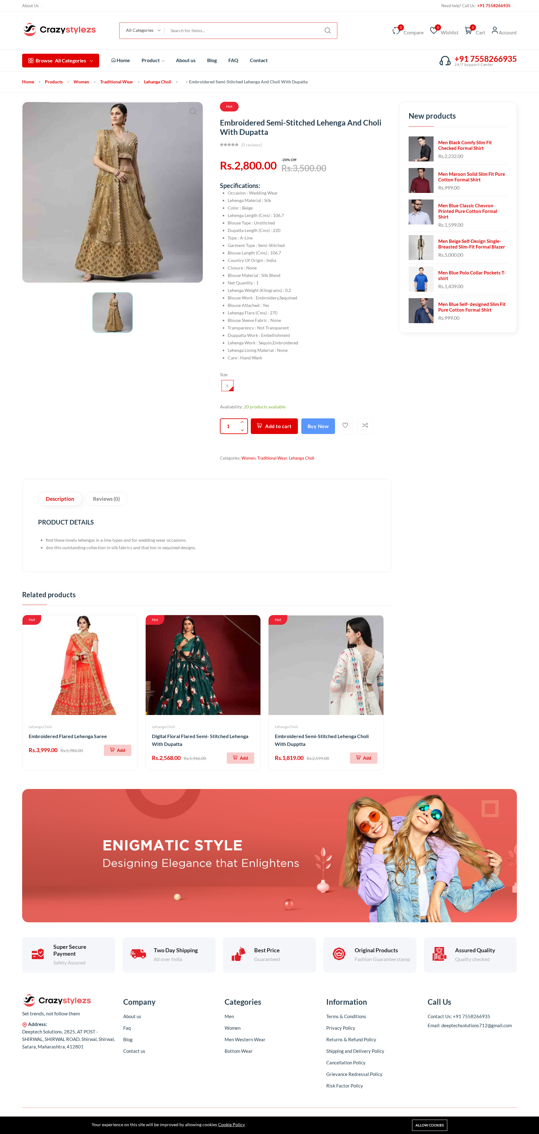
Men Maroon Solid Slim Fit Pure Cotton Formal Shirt (471, 176)
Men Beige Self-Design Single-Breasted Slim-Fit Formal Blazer (471, 243)
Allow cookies (429, 1125)
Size (223, 374)
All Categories (61, 60)
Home (123, 60)
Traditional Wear (116, 81)
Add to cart (278, 426)
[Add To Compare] (365, 426)
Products (54, 81)
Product (151, 60)
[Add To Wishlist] (345, 426)
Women (81, 81)
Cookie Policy (231, 1124)
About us (186, 60)
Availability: (231, 406)
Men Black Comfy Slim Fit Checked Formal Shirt (465, 145)
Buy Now (318, 426)
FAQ (233, 60)
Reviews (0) (106, 499)
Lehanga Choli (157, 81)
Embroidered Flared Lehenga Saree (68, 736)
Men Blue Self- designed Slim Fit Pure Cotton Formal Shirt (472, 307)
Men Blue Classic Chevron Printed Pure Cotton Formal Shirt (467, 211)
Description (60, 499)
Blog (212, 60)
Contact (259, 60)
